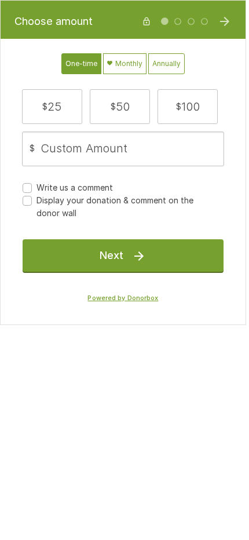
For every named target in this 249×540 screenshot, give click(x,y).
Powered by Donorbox (122, 298)
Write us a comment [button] (74, 187)
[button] (52, 106)
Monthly (127, 63)
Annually (166, 63)
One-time (81, 63)
